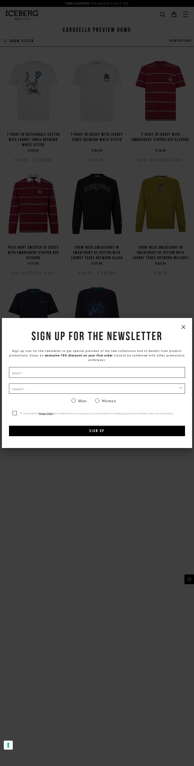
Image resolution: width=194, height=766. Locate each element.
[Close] (183, 327)
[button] (97, 388)
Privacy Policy (46, 413)
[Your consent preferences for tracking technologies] (8, 745)
